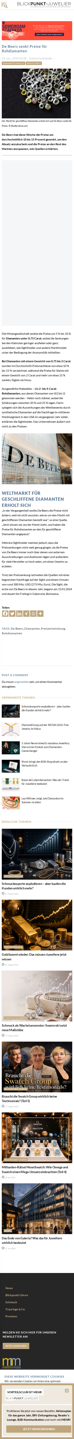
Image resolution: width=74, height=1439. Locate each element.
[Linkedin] (19, 613)
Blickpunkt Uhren (16, 1089)
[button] (67, 1390)
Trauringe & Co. (15, 1309)
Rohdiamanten (12, 633)
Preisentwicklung (53, 628)
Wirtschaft (34, 63)
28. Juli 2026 (10, 1177)
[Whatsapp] (33, 613)
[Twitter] (12, 613)
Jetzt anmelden (16, 1346)
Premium (11, 1316)
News (8, 1231)
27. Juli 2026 (10, 1248)
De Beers (17, 628)
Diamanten (32, 628)
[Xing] (26, 613)
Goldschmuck (13, 876)
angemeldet (21, 681)
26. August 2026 (11, 894)
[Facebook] (5, 613)
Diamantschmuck (13, 63)
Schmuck (11, 1302)
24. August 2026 (11, 965)
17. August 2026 (11, 1036)
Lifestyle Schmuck (16, 1018)
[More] (40, 613)
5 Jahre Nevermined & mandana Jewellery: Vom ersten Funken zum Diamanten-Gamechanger (46, 746)
